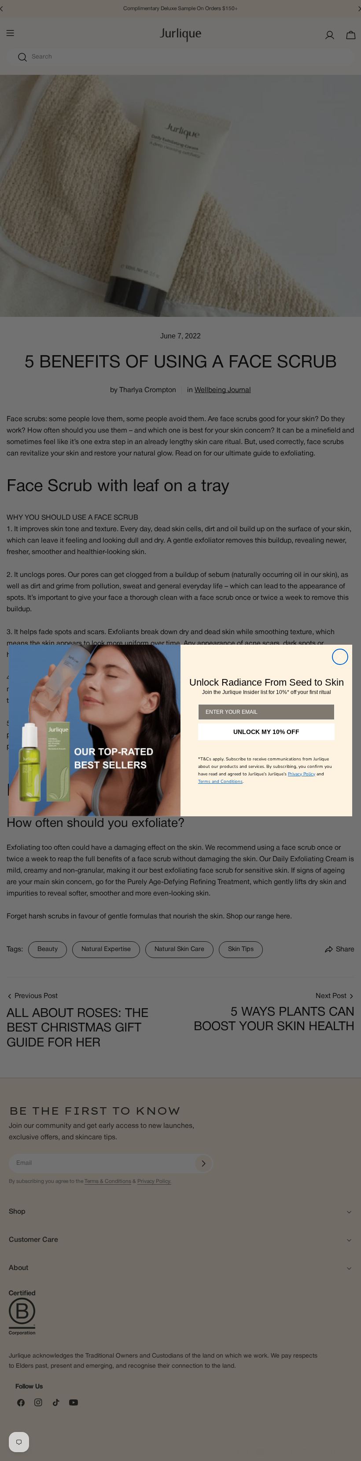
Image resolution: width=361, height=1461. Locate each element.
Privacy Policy (301, 774)
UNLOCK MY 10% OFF (266, 731)
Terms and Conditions (220, 781)
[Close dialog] (340, 656)
